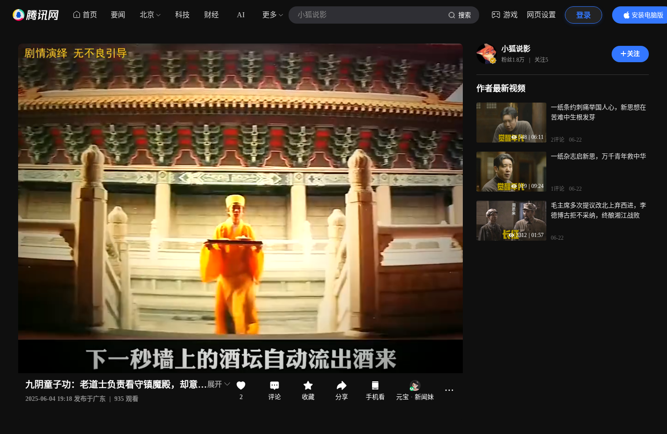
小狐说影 (515, 49)
